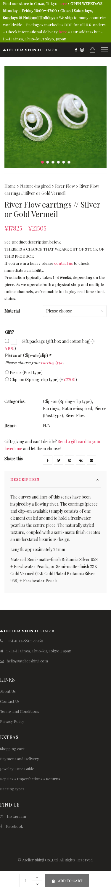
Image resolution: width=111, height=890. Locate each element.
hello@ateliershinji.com (27, 660)
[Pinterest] (69, 460)
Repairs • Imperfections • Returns (30, 778)
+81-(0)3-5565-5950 (25, 640)
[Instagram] (82, 49)
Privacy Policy (12, 721)
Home (10, 186)
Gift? (9, 332)
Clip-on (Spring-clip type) (43, 379)
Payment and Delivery (19, 758)
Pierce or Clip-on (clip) (28, 355)
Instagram (16, 816)
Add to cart (67, 878)
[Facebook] (76, 49)
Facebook (14, 826)
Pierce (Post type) (26, 372)
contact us (63, 263)
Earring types (12, 788)
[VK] (80, 460)
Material (12, 311)
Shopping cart (12, 748)
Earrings (51, 408)
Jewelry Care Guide (17, 768)
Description (25, 479)
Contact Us (10, 701)
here (62, 3)
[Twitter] (58, 460)
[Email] (91, 460)
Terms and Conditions (19, 711)
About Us (8, 691)
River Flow (65, 186)
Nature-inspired (35, 186)
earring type (52, 362)
